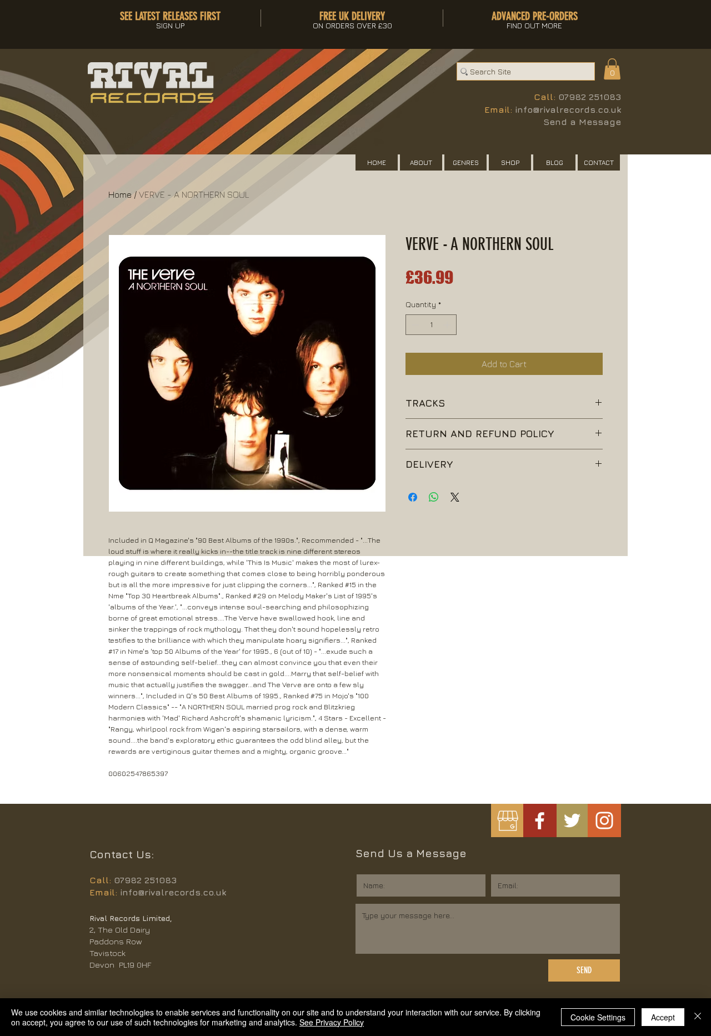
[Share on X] (455, 497)
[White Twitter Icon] (572, 820)
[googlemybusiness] (507, 820)
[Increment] (448, 324)
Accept (663, 1017)
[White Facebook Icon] (539, 820)
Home (120, 194)
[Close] (697, 1017)
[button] (612, 68)
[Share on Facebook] (412, 497)
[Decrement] (414, 324)
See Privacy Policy (331, 1022)
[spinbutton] (431, 324)
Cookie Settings (597, 1017)
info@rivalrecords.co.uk (568, 109)
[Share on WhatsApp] (433, 497)
